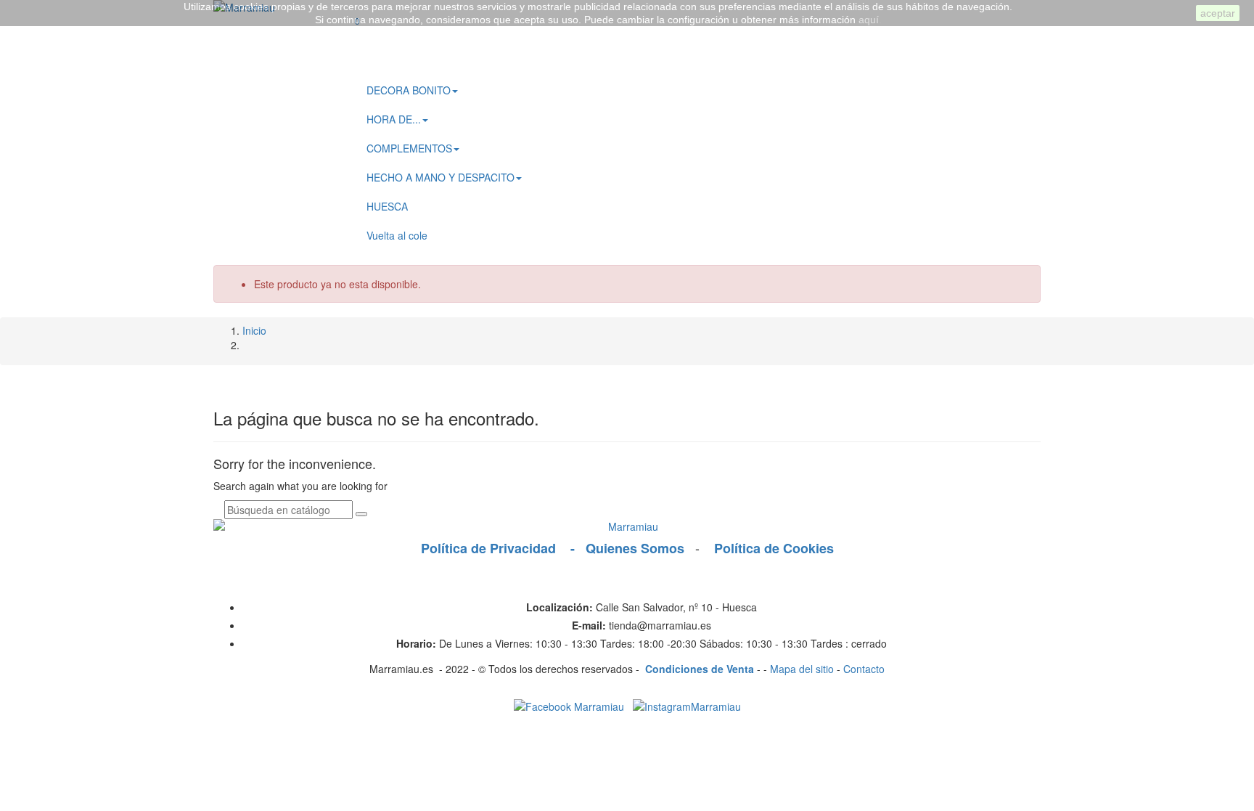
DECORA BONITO (408, 90)
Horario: (416, 643)
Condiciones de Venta (701, 668)
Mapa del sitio (802, 668)
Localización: (559, 607)
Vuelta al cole (396, 235)
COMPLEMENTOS (409, 148)
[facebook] (569, 705)
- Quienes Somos (631, 548)
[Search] (358, 68)
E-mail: (589, 625)
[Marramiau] (627, 526)
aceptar (1217, 13)
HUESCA (387, 206)
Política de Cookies (770, 548)
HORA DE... (393, 119)
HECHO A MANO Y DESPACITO (440, 177)
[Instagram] (684, 705)
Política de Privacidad (494, 548)
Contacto (864, 668)
